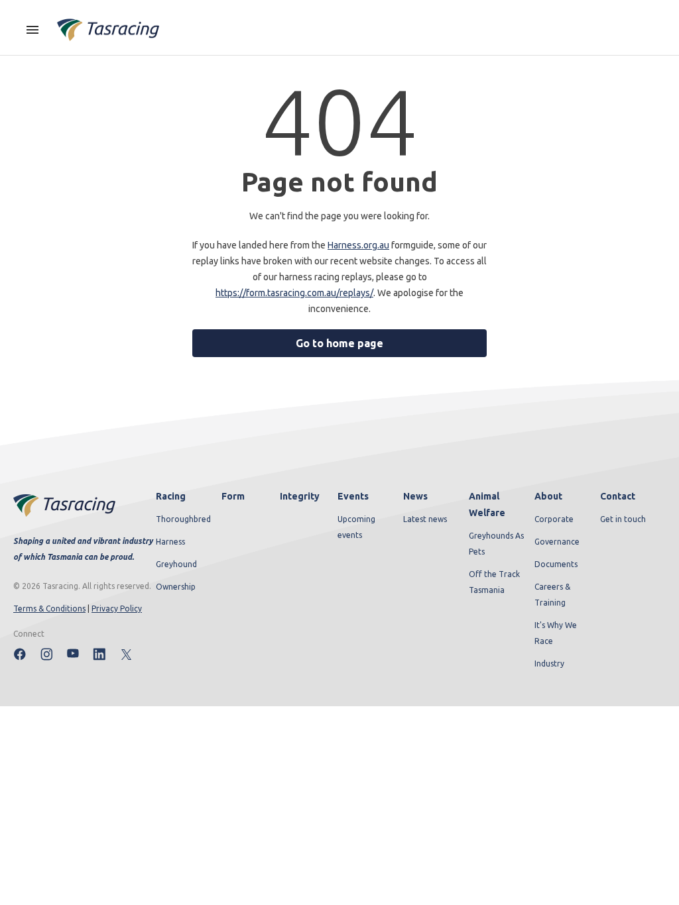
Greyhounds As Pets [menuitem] (496, 543)
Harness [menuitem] (170, 541)
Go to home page (339, 343)
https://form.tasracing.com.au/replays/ (294, 293)
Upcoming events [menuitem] (356, 527)
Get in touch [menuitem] (623, 519)
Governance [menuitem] (557, 541)
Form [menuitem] (233, 496)
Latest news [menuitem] (425, 519)
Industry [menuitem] (549, 663)
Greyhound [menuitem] (176, 564)
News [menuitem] (415, 496)
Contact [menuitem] (617, 496)
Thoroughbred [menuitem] (183, 519)
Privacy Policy (117, 608)
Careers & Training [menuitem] (552, 594)
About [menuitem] (548, 496)
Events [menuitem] (353, 496)
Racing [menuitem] (171, 496)
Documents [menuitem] (556, 564)
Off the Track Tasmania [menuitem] (494, 582)
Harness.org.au (358, 245)
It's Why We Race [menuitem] (555, 633)
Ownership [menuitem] (176, 586)
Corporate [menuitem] (554, 519)
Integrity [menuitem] (300, 496)
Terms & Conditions (49, 608)
